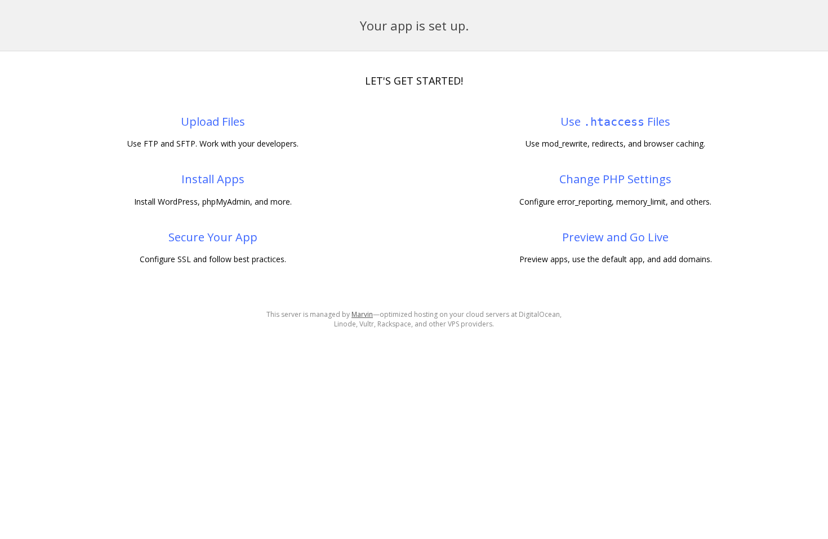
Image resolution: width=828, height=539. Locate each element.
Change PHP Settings (615, 179)
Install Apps (212, 179)
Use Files (615, 121)
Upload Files (213, 121)
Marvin (362, 314)
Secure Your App (212, 237)
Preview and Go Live (615, 237)
